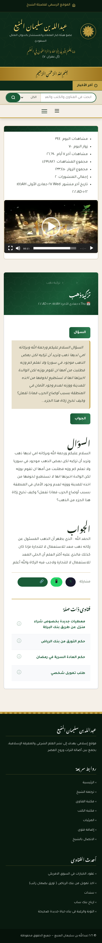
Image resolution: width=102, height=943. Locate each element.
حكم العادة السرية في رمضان (60, 657)
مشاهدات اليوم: (74, 139)
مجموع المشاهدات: (71, 162)
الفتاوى (69, 283)
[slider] (54, 248)
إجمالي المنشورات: (72, 177)
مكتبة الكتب (86, 811)
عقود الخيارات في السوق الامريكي (71, 874)
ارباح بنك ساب (84, 902)
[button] (51, 226)
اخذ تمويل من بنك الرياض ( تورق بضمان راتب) (61, 883)
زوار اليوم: (80, 147)
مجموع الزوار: (76, 170)
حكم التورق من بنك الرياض (63, 642)
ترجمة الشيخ (85, 792)
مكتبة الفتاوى (85, 801)
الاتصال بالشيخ (83, 839)
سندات (89, 893)
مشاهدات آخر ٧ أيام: (71, 154)
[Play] (91, 248)
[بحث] (13, 97)
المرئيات (88, 820)
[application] (51, 226)
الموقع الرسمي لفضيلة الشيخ (48, 5)
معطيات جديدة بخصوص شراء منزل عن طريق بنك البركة (59, 624)
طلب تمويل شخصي (68, 673)
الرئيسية (85, 283)
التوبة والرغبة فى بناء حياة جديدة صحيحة (66, 912)
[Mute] (18, 248)
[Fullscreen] (10, 248)
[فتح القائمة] (57, 111)
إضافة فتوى (86, 830)
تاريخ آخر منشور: (74, 185)
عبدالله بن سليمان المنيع (40, 24)
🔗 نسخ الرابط (32, 582)
